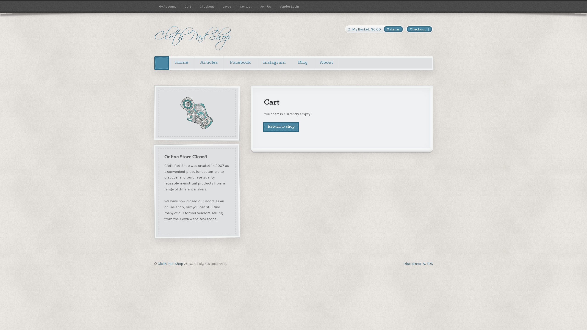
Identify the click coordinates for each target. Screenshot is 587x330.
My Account (167, 6)
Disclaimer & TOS (418, 263)
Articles (209, 63)
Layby (227, 6)
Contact (246, 6)
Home (181, 63)
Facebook (240, 63)
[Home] (161, 63)
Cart (188, 6)
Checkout (207, 6)
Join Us (265, 6)
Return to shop (281, 127)
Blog (303, 63)
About (326, 63)
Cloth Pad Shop (170, 263)
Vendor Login (289, 6)
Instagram (274, 63)
